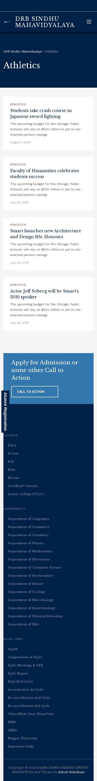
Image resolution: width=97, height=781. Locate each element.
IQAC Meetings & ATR (25, 665)
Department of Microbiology (31, 600)
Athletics (18, 104)
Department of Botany (26, 584)
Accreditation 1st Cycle (26, 690)
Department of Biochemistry (30, 576)
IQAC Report (18, 673)
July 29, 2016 (19, 262)
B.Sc (11, 462)
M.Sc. (12, 470)
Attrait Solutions (71, 772)
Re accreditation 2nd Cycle (29, 698)
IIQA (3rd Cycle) (20, 681)
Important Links (21, 746)
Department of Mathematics (30, 551)
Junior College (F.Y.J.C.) (26, 494)
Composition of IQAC (25, 657)
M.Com (13, 478)
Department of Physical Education (35, 616)
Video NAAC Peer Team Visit (30, 714)
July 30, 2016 (19, 202)
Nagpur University (22, 738)
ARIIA (12, 730)
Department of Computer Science (35, 567)
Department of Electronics (29, 559)
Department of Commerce (29, 527)
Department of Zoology (26, 592)
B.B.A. (12, 445)
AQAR (13, 649)
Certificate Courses (23, 486)
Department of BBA (23, 624)
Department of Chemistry (28, 535)
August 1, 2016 (20, 142)
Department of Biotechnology (31, 608)
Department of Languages (28, 519)
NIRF (12, 722)
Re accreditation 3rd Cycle (29, 706)
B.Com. (13, 453)
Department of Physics (26, 543)
